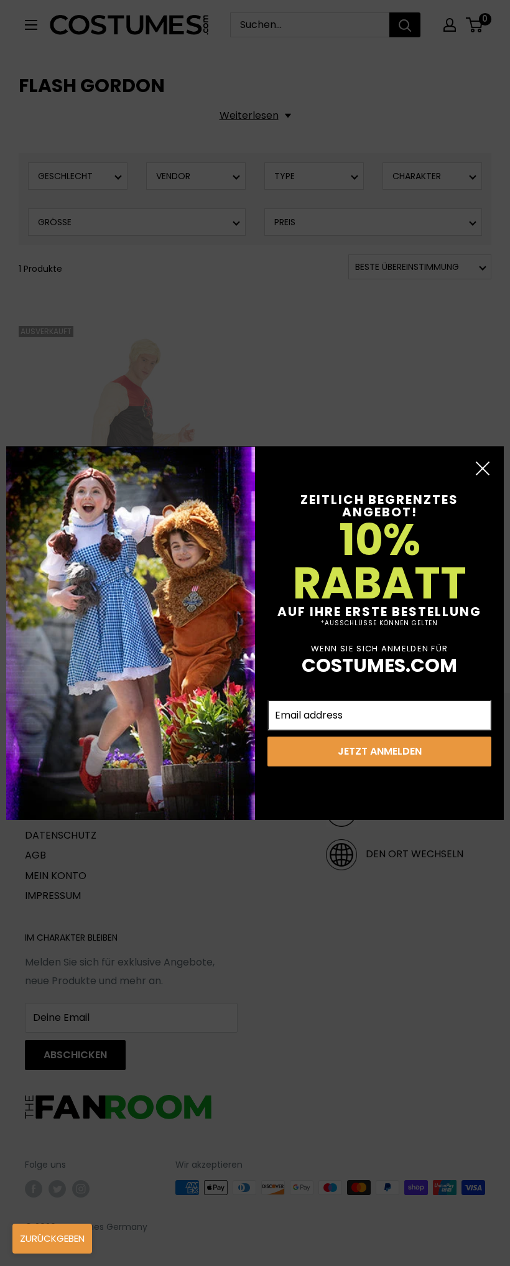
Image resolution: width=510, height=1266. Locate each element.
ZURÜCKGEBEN (52, 1238)
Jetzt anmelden (380, 751)
